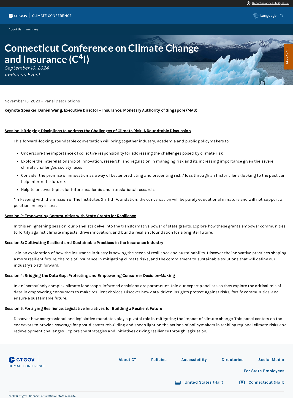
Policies (158, 359)
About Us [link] (15, 29)
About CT (127, 359)
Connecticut (265, 382)
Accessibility (194, 359)
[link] (265, 16)
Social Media (271, 359)
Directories (232, 359)
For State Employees (264, 370)
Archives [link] (32, 29)
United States (203, 382)
